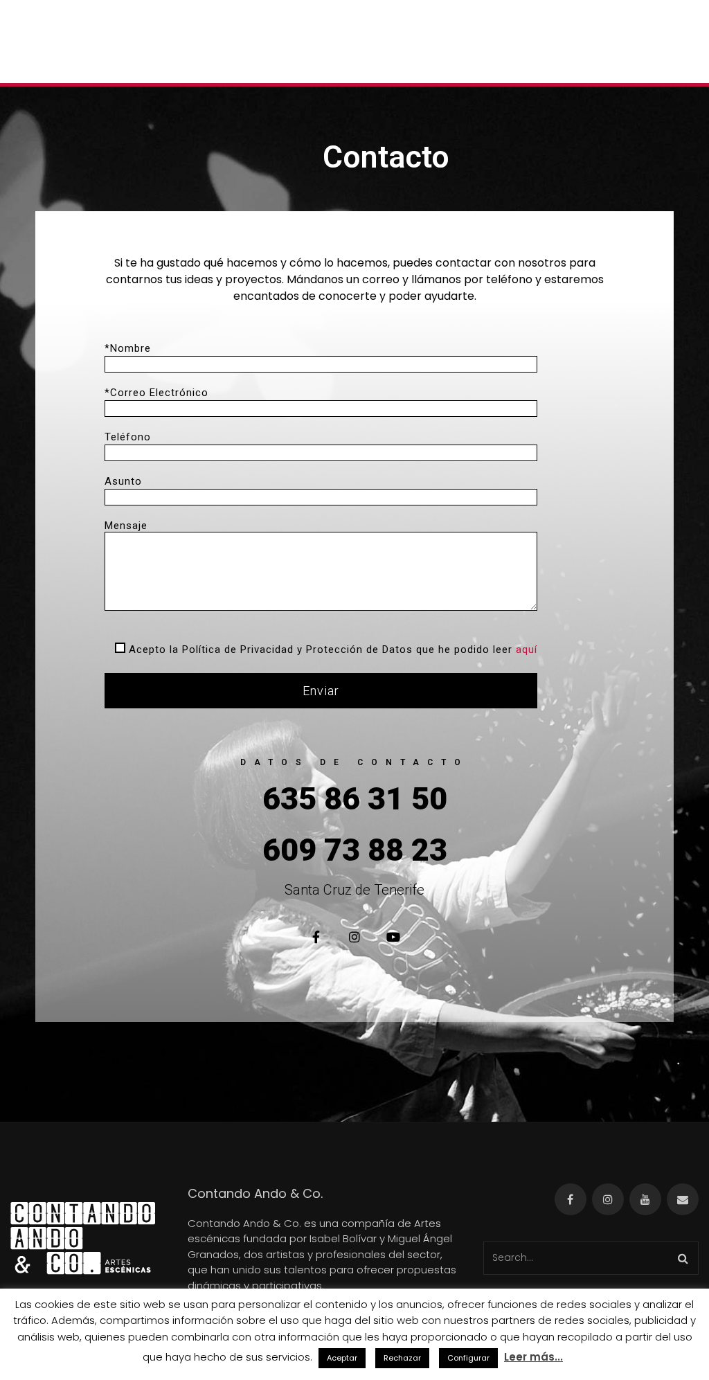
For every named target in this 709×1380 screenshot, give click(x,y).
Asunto (123, 481)
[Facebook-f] (315, 936)
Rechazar (402, 1357)
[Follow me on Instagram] (608, 1199)
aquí (526, 649)
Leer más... (533, 1357)
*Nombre (128, 348)
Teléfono (128, 437)
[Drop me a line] (683, 1199)
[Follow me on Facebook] (570, 1199)
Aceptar (342, 1357)
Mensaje (126, 525)
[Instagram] (354, 936)
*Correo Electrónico (156, 392)
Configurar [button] (468, 1357)
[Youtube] (393, 936)
